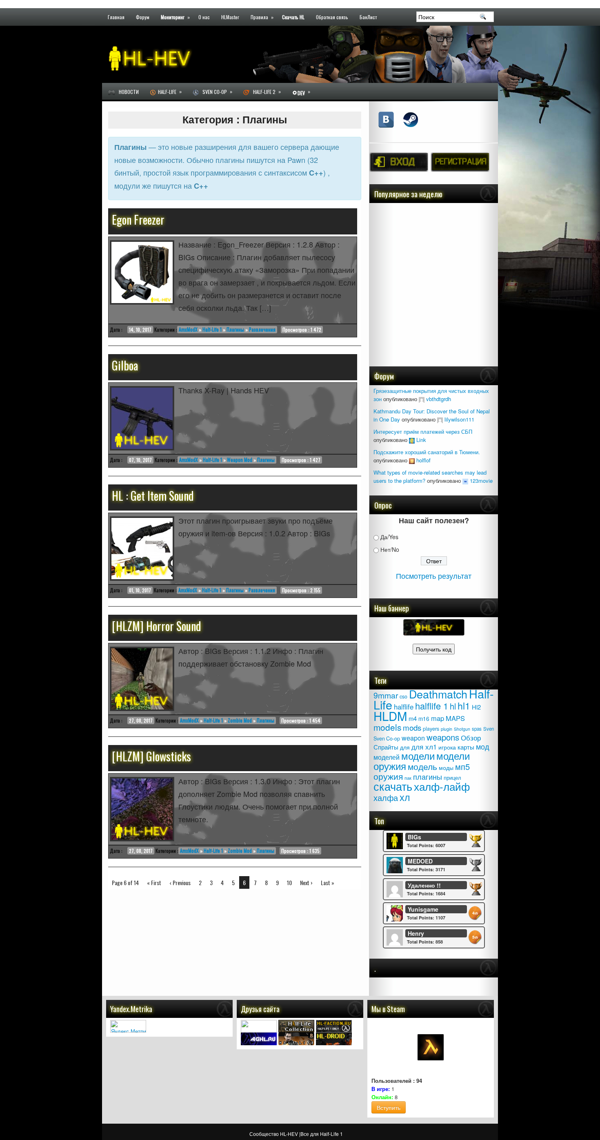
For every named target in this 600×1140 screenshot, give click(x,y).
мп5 (462, 766)
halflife (403, 707)
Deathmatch (438, 694)
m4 (413, 718)
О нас (204, 16)
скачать (392, 786)
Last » (327, 882)
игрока (447, 747)
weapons (443, 737)
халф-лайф (442, 786)
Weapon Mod (239, 459)
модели (418, 755)
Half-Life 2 (265, 91)
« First (154, 882)
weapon (413, 738)
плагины (427, 776)
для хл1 (424, 747)
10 (289, 882)
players (431, 728)
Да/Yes (389, 537)
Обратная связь (332, 16)
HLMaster (230, 16)
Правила (262, 16)
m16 (423, 718)
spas (477, 728)
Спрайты (385, 747)
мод (482, 746)
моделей (386, 757)
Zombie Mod (240, 720)
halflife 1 (431, 705)
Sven (488, 728)
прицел (452, 777)
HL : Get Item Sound (153, 495)
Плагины (235, 329)
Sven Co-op (215, 91)
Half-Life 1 (212, 329)
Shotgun (462, 729)
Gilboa (125, 365)
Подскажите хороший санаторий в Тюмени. (426, 452)
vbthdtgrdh (438, 399)
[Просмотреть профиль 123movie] (465, 480)
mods (412, 727)
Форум (142, 16)
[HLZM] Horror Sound (156, 626)
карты (466, 746)
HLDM (390, 715)
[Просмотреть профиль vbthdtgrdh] (421, 399)
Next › (306, 882)
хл (405, 797)
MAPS (455, 718)
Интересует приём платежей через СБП (422, 431)
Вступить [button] (388, 1107)
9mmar (385, 695)
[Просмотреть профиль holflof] (412, 460)
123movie (481, 480)
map (437, 718)
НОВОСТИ (127, 91)
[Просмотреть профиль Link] (412, 440)
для (405, 747)
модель (422, 766)
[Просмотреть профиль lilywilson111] (440, 419)
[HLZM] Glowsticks (151, 756)
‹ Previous (180, 882)
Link (421, 440)
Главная (116, 16)
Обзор (471, 737)
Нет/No (389, 549)
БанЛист (368, 16)
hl (453, 706)
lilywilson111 (459, 419)
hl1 (464, 705)
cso (403, 696)
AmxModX (188, 329)
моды (446, 767)
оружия (388, 776)
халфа (385, 797)
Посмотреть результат (433, 575)
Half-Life (169, 91)
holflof (423, 460)
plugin (446, 729)
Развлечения (262, 329)
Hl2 (476, 707)
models (387, 727)
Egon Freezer (138, 219)
